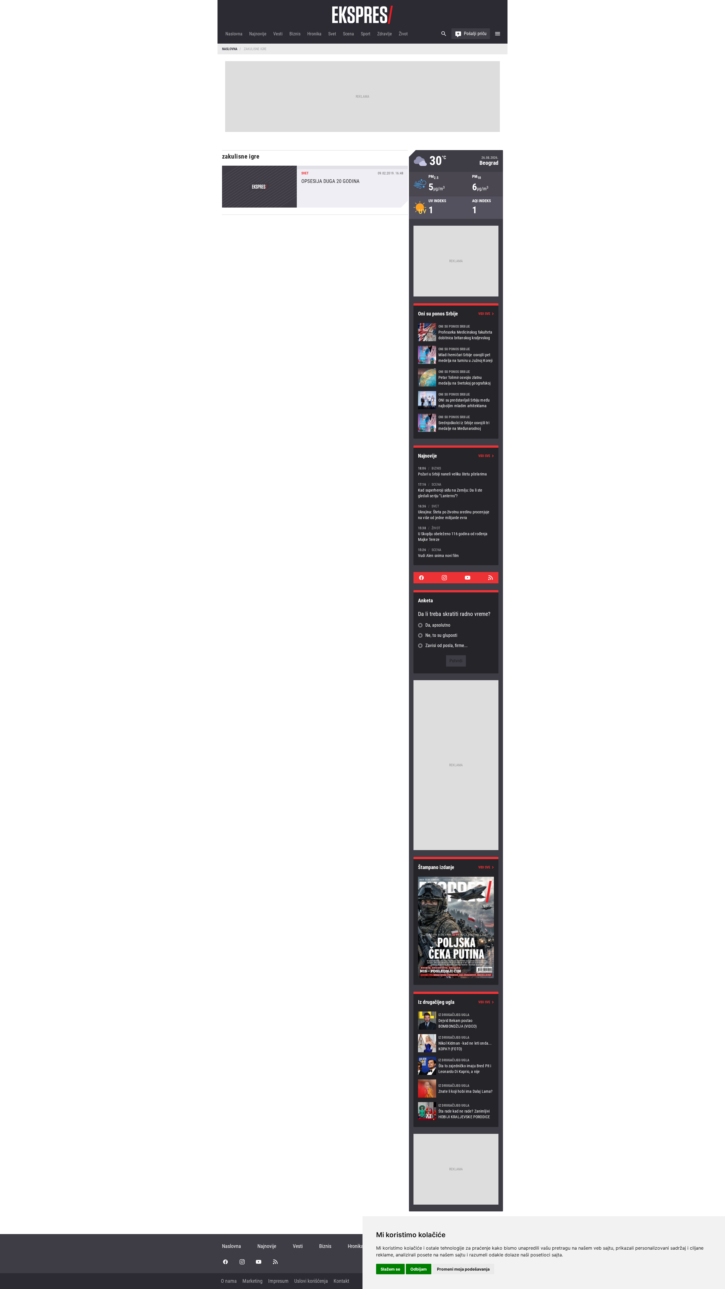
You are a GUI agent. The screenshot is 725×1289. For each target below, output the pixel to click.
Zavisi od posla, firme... (446, 645)
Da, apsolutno (437, 625)
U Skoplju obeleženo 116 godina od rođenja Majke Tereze (456, 533)
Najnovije (257, 34)
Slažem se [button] (390, 1269)
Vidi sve (484, 314)
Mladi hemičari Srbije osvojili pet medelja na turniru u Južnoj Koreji (456, 355)
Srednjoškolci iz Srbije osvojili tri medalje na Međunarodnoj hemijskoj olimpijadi (456, 423)
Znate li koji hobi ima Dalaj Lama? (456, 1088)
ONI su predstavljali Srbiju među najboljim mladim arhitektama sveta (456, 400)
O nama (229, 1281)
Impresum (278, 1281)
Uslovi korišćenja (311, 1281)
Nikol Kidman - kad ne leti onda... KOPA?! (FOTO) (456, 1043)
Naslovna (233, 34)
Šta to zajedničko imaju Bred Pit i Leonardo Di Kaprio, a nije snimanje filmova (456, 1066)
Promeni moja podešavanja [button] (463, 1269)
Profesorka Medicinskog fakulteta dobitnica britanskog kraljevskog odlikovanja (456, 332)
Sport (365, 34)
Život (403, 34)
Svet (332, 34)
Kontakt (341, 1281)
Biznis (294, 34)
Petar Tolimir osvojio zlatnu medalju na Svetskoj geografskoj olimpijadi (456, 377)
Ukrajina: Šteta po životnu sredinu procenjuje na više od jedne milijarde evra (456, 511)
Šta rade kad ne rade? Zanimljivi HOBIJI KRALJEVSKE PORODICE (456, 1111)
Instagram (444, 577)
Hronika (314, 34)
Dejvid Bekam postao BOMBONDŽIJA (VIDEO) (456, 1020)
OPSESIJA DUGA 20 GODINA (315, 187)
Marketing (252, 1281)
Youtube (467, 577)
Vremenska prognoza (455, 160)
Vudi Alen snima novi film (456, 552)
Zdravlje (384, 34)
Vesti (278, 34)
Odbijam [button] (418, 1269)
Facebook (421, 577)
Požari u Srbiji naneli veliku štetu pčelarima (456, 471)
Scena (348, 34)
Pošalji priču (475, 33)
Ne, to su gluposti (441, 635)
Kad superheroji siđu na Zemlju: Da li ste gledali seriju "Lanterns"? (456, 490)
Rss (490, 577)
